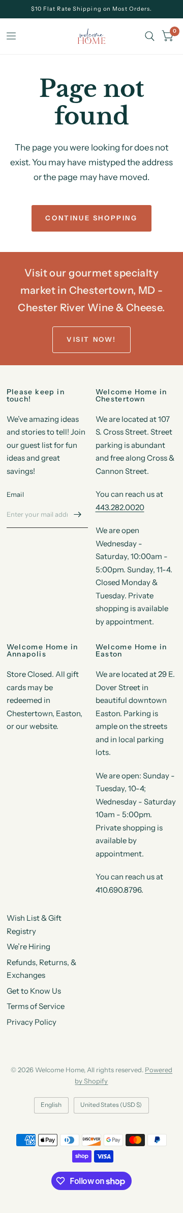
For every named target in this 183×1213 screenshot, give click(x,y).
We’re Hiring (28, 946)
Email (15, 494)
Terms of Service (36, 1006)
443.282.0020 (120, 507)
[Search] (149, 36)
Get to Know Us (34, 991)
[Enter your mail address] (78, 514)
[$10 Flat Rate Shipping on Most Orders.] (91, 9)
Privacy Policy (31, 1022)
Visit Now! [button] (91, 339)
